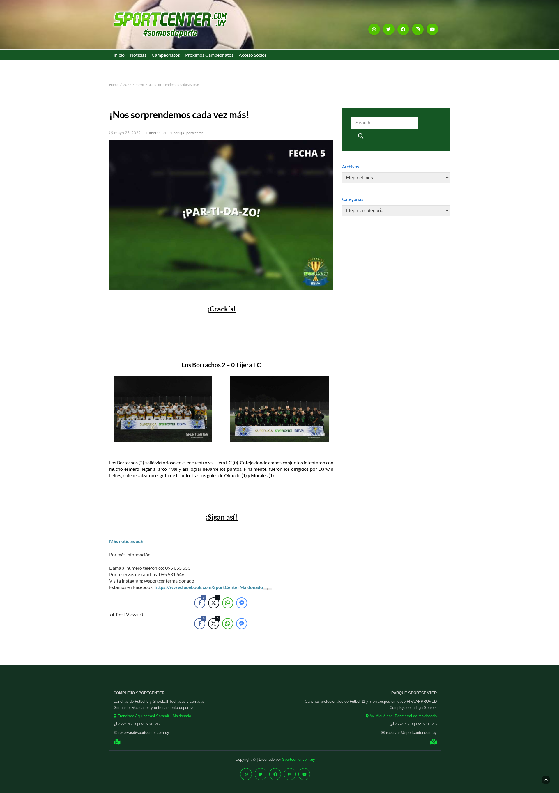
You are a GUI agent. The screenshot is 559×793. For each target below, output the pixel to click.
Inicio (119, 55)
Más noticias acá (126, 541)
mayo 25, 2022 (127, 132)
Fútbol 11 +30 (156, 133)
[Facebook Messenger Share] (241, 623)
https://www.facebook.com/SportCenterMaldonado (209, 587)
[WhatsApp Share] (227, 623)
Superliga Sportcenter (186, 133)
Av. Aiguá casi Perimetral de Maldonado (403, 716)
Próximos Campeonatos (209, 55)
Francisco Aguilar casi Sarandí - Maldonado (153, 716)
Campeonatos (166, 55)
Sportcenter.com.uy (298, 759)
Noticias (138, 55)
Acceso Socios (253, 55)
